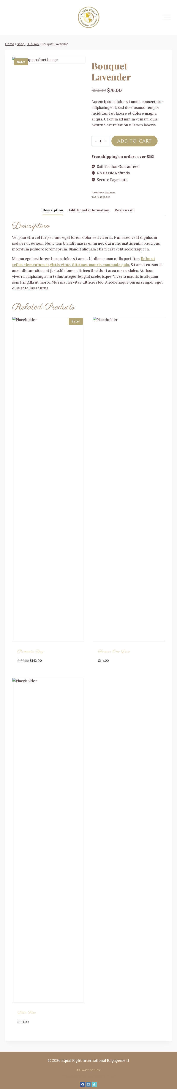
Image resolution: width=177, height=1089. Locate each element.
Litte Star (26, 1013)
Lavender (104, 196)
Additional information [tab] (88, 210)
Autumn (110, 192)
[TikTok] (94, 1084)
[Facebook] (82, 1084)
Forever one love (114, 651)
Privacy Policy (88, 1070)
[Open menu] (167, 17)
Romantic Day (30, 651)
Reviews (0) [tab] (124, 210)
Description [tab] (53, 210)
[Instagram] (88, 1084)
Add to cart (134, 141)
